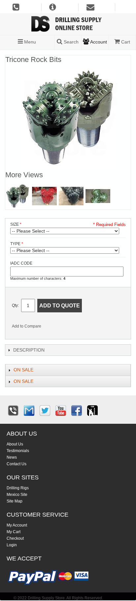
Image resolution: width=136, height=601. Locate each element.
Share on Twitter (81, 327)
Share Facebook (68, 327)
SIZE (14, 224)
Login (12, 545)
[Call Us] (13, 410)
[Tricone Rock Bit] (17, 196)
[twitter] (45, 410)
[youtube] (60, 410)
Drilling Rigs (18, 488)
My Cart (13, 531)
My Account (17, 525)
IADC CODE (21, 263)
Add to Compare (26, 326)
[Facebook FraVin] (76, 410)
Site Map (14, 501)
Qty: (15, 305)
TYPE (15, 244)
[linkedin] (92, 410)
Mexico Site (17, 494)
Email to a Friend (55, 327)
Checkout (15, 538)
